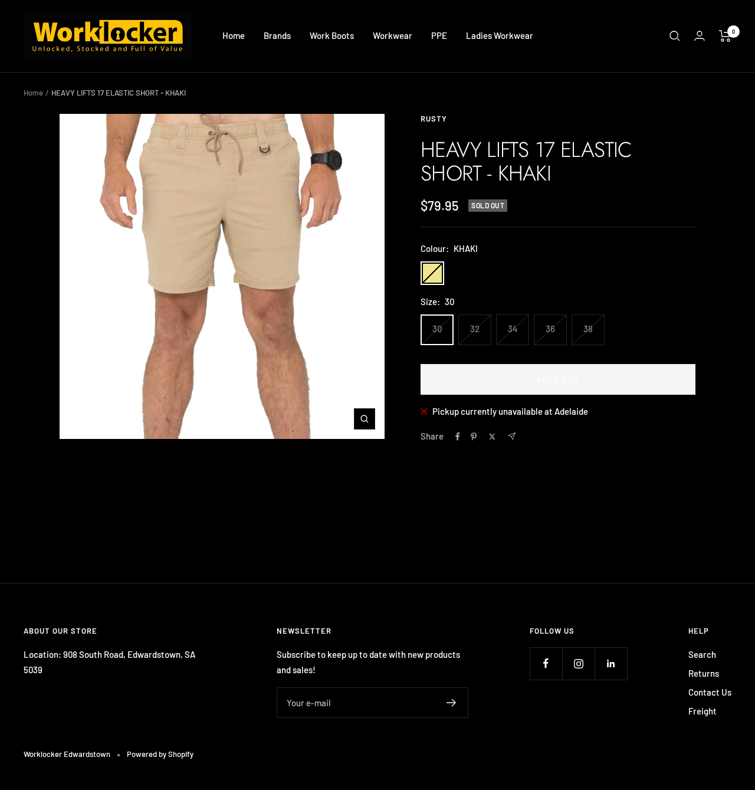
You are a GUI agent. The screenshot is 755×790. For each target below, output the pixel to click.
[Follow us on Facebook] (546, 663)
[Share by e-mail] (512, 436)
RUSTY (434, 118)
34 (513, 328)
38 (588, 328)
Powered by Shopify (160, 754)
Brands (277, 35)
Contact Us (709, 692)
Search (702, 654)
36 (550, 328)
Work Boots (332, 35)
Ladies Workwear (499, 35)
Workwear (392, 35)
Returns (703, 673)
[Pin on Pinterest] (474, 436)
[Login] (699, 36)
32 (475, 328)
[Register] (452, 703)
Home (233, 35)
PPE (439, 35)
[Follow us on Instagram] (578, 663)
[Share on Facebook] (457, 436)
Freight (702, 711)
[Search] (674, 36)
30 (437, 328)
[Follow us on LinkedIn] (611, 663)
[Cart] (725, 36)
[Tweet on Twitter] (492, 436)
